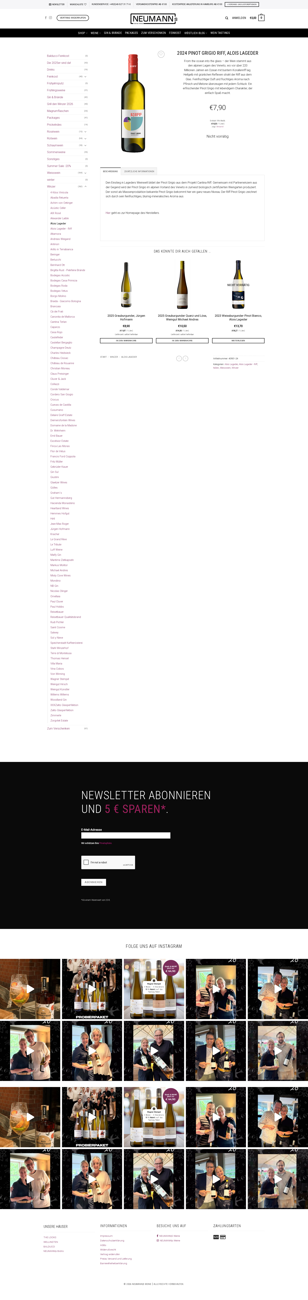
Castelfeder (56, 337)
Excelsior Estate (59, 441)
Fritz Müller (56, 461)
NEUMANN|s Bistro (53, 1251)
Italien (216, 367)
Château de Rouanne (62, 363)
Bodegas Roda (58, 285)
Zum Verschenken (153, 33)
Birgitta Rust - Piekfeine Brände (67, 270)
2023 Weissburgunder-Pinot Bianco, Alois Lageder (238, 317)
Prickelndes (54, 124)
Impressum (106, 1235)
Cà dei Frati (56, 311)
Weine (95, 33)
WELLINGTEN (50, 1241)
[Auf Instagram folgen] (50, 17)
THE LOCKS (49, 1237)
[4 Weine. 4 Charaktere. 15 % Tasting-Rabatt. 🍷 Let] (154, 989)
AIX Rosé (55, 213)
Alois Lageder (58, 223)
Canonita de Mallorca (62, 316)
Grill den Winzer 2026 (60, 104)
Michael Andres (59, 570)
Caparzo (55, 327)
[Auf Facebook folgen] (45, 17)
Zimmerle (55, 715)
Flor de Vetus (57, 451)
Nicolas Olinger (59, 591)
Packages (131, 33)
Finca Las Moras (60, 446)
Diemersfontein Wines (62, 420)
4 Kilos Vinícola (59, 192)
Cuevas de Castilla (60, 404)
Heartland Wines (59, 508)
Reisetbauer (57, 611)
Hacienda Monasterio (62, 503)
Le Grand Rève (58, 539)
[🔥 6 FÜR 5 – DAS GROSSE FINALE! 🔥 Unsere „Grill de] (216, 989)
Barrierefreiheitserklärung (113, 1263)
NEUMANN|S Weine (169, 1235)
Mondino (55, 580)
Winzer (51, 186)
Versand (220, 126)
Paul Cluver (56, 601)
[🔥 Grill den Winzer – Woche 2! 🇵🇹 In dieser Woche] (278, 1051)
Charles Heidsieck (60, 352)
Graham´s (56, 492)
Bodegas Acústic (60, 275)
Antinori (54, 244)
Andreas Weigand (60, 239)
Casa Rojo (56, 332)
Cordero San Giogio (61, 394)
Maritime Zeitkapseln (62, 560)
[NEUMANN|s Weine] (154, 19)
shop (81, 33)
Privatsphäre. (105, 843)
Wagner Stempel (59, 679)
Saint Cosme (57, 627)
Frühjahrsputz (55, 83)
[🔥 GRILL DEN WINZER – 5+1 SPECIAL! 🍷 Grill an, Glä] (30, 1051)
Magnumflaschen (58, 111)
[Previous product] (185, 358)
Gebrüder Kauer (59, 466)
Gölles (54, 487)
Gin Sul (54, 472)
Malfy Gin (55, 554)
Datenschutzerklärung (112, 1240)
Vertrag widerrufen (110, 1254)
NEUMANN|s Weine (169, 1240)
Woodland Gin (58, 699)
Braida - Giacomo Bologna (65, 301)
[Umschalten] (85, 76)
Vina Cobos (57, 668)
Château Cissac (59, 358)
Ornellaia (55, 596)
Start (103, 357)
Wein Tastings (220, 33)
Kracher (54, 534)
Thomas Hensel (59, 658)
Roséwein (53, 131)
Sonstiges (53, 159)
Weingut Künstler (60, 689)
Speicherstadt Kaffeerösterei (66, 642)
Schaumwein (55, 145)
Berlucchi (55, 259)
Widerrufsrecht (108, 1249)
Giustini (54, 477)
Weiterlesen (238, 340)
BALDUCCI (49, 1246)
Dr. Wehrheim (57, 430)
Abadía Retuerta (59, 197)
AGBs (103, 1245)
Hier (108, 213)
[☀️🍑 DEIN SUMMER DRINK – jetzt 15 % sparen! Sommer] (30, 989)
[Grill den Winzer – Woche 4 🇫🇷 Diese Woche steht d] (154, 1051)
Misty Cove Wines (60, 575)
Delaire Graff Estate (61, 415)
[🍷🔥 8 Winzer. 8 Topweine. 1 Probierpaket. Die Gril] (92, 989)
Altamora (55, 233)
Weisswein (53, 172)
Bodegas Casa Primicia (63, 280)
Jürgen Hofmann (60, 529)
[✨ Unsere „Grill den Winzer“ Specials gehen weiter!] (278, 989)
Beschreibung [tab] (110, 171)
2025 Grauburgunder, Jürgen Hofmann (126, 317)
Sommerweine (56, 152)
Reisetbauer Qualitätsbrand (65, 617)
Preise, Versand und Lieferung (116, 1258)
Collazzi (54, 384)
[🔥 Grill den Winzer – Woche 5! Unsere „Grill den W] (92, 1051)
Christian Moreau (60, 368)
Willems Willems (59, 694)
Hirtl (52, 518)
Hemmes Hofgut (59, 513)
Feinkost (175, 33)
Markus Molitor (59, 565)
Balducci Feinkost (58, 56)
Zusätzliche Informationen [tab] (139, 171)
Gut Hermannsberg (61, 498)
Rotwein (52, 138)
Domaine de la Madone (63, 425)
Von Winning (57, 673)
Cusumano (56, 410)
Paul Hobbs (57, 606)
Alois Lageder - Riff (61, 228)
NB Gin (54, 585)
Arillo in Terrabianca (61, 249)
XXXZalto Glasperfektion (64, 705)
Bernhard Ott (57, 265)
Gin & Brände (113, 33)
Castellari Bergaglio (61, 342)
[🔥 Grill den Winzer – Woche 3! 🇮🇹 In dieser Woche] (216, 1051)
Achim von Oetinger (61, 202)
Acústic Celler (58, 208)
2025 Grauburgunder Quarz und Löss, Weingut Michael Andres (182, 317)
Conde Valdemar (59, 389)
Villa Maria (56, 663)
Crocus (54, 399)
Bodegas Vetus (59, 290)
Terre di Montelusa (60, 653)
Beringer (55, 254)
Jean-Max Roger (59, 523)
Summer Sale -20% (59, 166)
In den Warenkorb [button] (126, 340)
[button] (57, 4)
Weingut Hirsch (59, 684)
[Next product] (179, 358)
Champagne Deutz (60, 347)
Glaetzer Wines (58, 482)
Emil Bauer (56, 435)
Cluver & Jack (58, 379)
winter (51, 179)
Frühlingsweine (56, 90)
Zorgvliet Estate (59, 720)
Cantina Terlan (58, 321)
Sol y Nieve (56, 637)
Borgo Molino (58, 296)
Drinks (51, 69)
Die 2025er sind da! (59, 63)
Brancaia (55, 306)
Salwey (54, 632)
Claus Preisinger (59, 373)
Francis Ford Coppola (62, 456)
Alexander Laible (59, 218)
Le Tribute (55, 544)
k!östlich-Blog (194, 33)
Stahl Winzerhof (59, 648)
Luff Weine (56, 549)
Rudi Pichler (57, 622)
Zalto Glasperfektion (61, 710)
